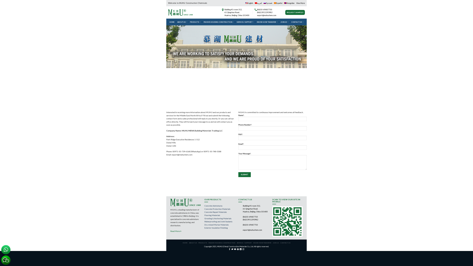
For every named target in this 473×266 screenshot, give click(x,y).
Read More (175, 231)
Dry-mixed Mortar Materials (216, 225)
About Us (181, 22)
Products (194, 22)
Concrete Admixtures (213, 206)
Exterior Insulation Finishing (216, 228)
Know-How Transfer (266, 22)
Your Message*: (244, 154)
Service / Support (244, 22)
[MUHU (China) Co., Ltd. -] (180, 12)
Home (172, 22)
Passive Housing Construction (218, 22)
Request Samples (295, 12)
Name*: (241, 115)
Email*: (241, 144)
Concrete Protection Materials (217, 209)
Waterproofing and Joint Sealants (218, 221)
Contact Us (296, 22)
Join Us (283, 22)
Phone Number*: (245, 125)
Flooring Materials (212, 215)
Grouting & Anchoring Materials (217, 218)
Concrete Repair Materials (215, 212)
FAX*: (240, 134)
